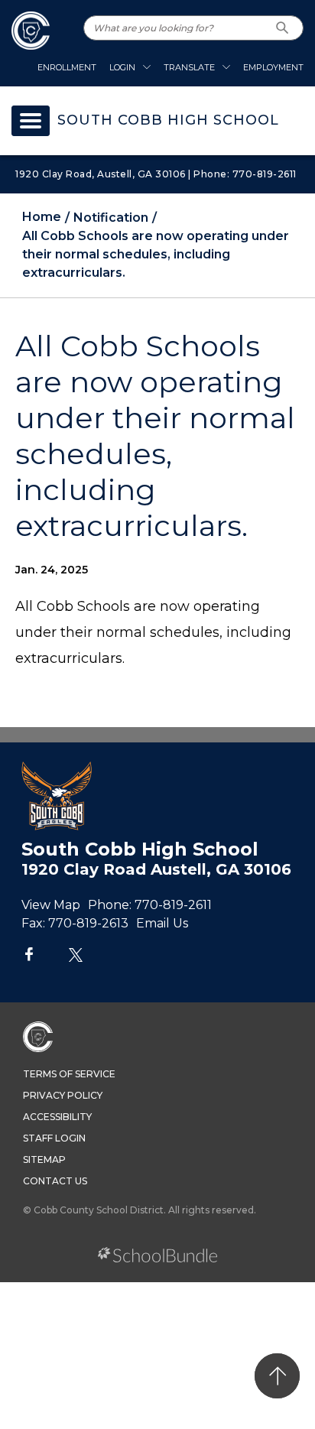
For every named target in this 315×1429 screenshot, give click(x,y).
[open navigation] (30, 121)
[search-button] (282, 28)
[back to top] (277, 1375)
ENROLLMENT (66, 67)
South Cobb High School (168, 120)
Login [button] (122, 67)
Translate (189, 67)
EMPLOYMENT (273, 67)
